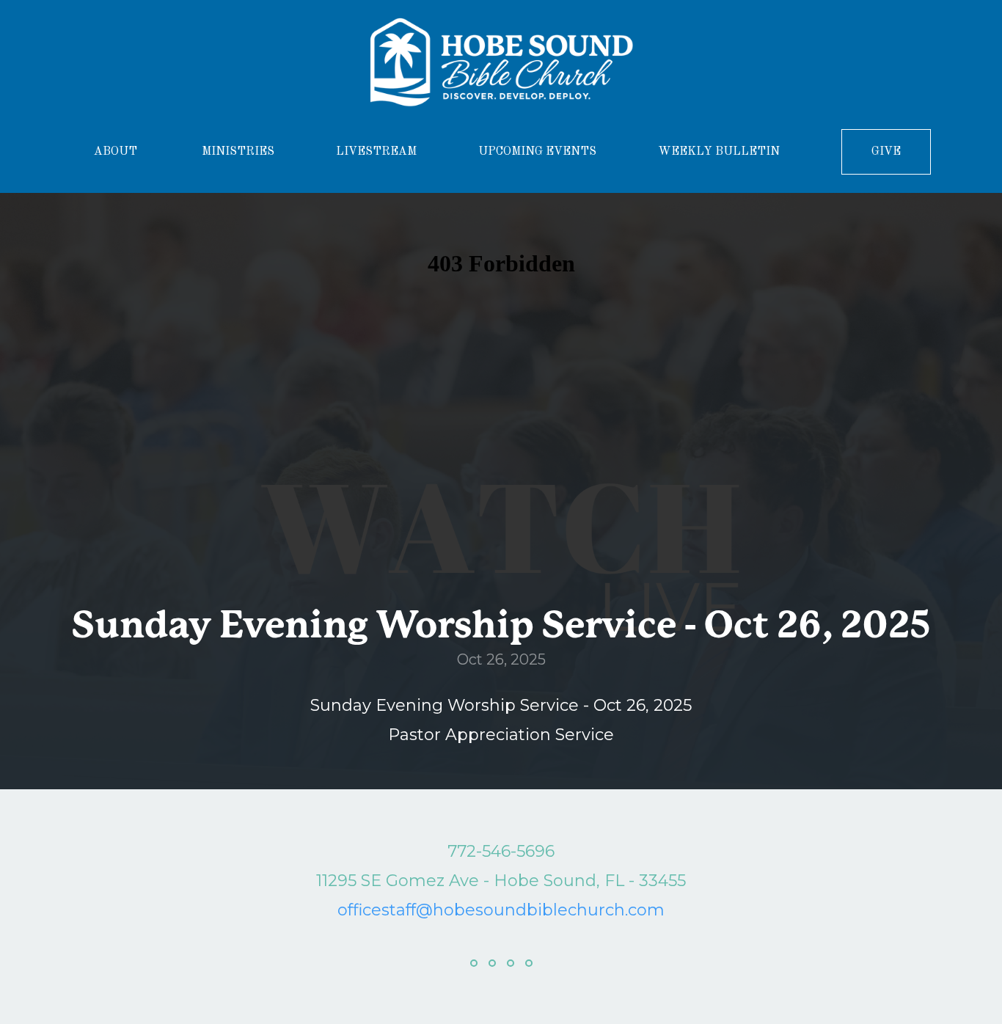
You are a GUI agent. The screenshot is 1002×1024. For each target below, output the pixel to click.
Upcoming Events (537, 152)
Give (886, 152)
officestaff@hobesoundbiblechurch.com (501, 910)
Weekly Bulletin (719, 152)
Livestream (376, 152)
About (117, 152)
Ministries (238, 152)
